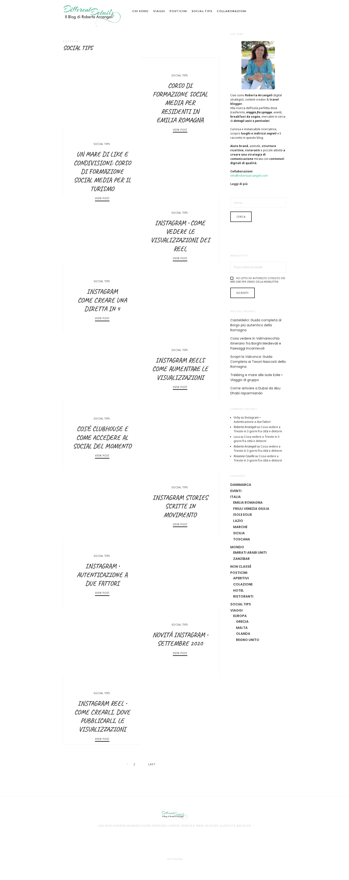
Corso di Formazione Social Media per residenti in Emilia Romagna (180, 102)
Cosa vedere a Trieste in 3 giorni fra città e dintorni (258, 429)
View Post (180, 129)
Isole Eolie (242, 514)
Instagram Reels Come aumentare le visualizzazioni (180, 369)
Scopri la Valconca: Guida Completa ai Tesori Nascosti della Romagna (258, 361)
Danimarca (240, 484)
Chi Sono (140, 11)
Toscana (241, 539)
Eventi (235, 490)
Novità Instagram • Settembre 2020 (180, 639)
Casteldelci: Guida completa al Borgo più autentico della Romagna (255, 325)
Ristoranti (243, 596)
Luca (237, 437)
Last (152, 764)
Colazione (243, 584)
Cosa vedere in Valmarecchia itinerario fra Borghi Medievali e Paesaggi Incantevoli (255, 343)
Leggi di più (239, 184)
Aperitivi (241, 578)
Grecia (242, 621)
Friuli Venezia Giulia (251, 508)
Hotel (238, 590)
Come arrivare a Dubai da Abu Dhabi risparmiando (255, 391)
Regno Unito (247, 639)
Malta (242, 627)
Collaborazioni (231, 11)
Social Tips (202, 11)
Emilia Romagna (248, 502)
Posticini (178, 11)
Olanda (243, 633)
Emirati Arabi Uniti (250, 552)
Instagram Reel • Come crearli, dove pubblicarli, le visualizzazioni (102, 716)
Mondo (237, 547)
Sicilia (239, 533)
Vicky (237, 417)
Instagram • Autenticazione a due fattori (102, 574)
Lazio (238, 520)
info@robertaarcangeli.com (249, 176)
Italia (235, 496)
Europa (240, 615)
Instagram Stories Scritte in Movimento (180, 506)
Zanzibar (241, 558)
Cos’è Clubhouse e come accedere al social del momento (102, 437)
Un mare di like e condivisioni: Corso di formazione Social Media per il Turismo (102, 171)
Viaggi (159, 11)
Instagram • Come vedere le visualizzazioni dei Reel (180, 236)
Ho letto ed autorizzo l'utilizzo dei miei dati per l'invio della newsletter (257, 279)
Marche (240, 527)
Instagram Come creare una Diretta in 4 (102, 300)
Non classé (240, 566)
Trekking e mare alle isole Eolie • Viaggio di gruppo (256, 377)
